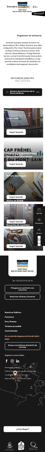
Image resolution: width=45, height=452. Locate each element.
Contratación (11, 331)
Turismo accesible (13, 326)
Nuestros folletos (13, 312)
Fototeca (9, 317)
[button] (24, 7)
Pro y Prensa (10, 321)
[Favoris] (29, 7)
